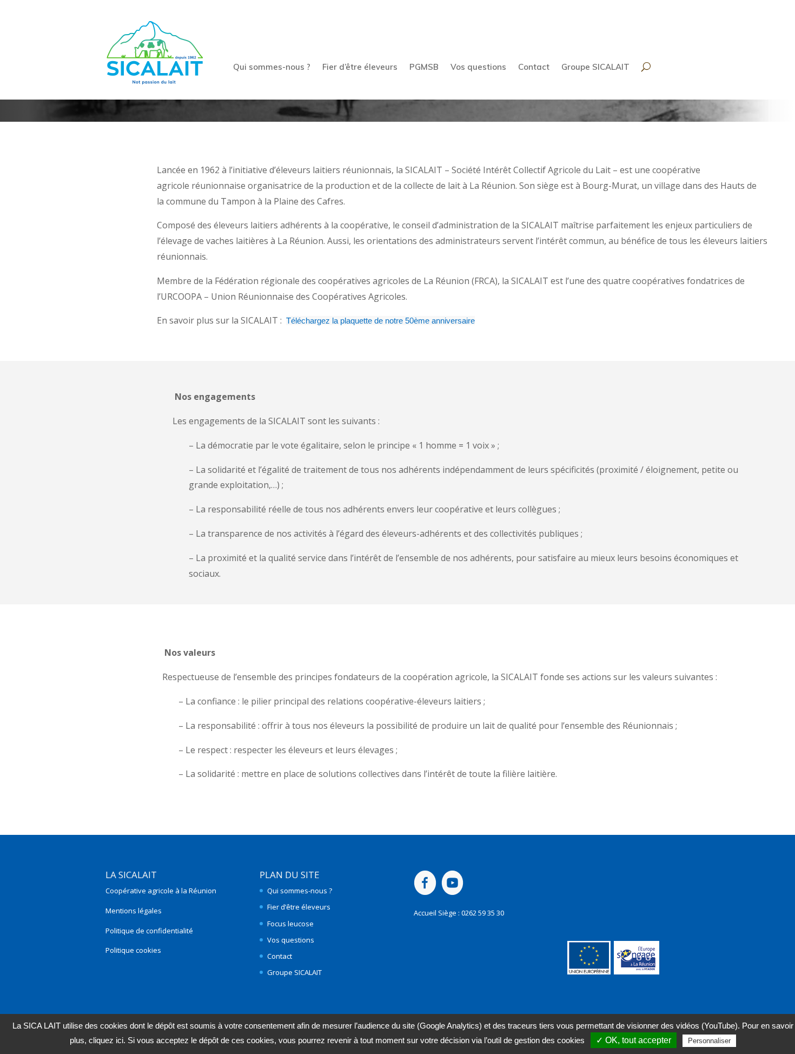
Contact (533, 67)
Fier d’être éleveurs (360, 67)
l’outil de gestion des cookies (534, 1040)
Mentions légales (133, 910)
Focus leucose (290, 923)
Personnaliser (709, 1041)
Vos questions (478, 67)
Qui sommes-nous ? (271, 67)
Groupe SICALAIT (595, 67)
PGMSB (424, 67)
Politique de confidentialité (149, 931)
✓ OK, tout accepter (633, 1040)
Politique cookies (133, 950)
